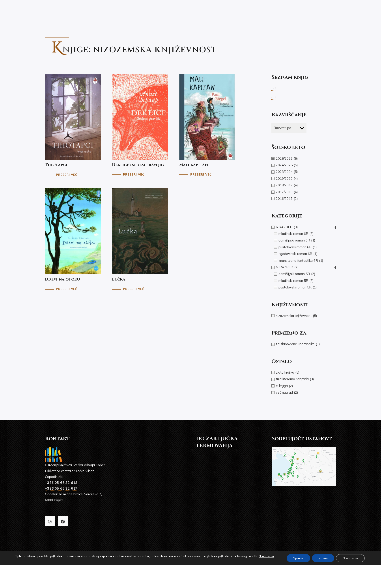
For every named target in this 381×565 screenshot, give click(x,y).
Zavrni (323, 558)
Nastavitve (266, 556)
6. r (273, 97)
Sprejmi (298, 558)
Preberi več (66, 174)
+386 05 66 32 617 (61, 488)
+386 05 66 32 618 (61, 483)
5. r (273, 88)
